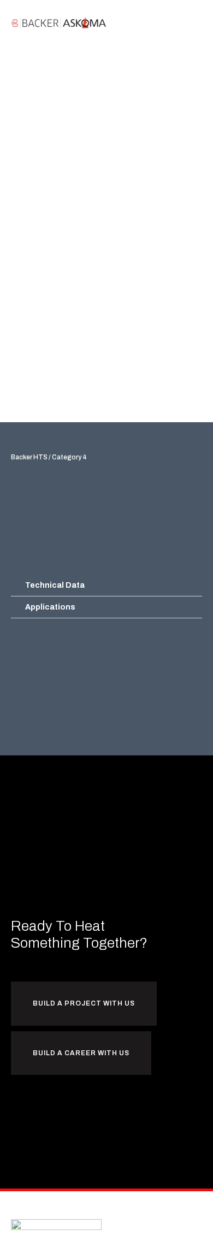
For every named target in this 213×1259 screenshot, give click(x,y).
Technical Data (55, 585)
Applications (50, 607)
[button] (195, 22)
